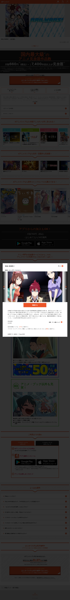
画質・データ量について (54, 322)
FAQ (47, 328)
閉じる (59, 265)
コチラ (20, 326)
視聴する (35, 305)
